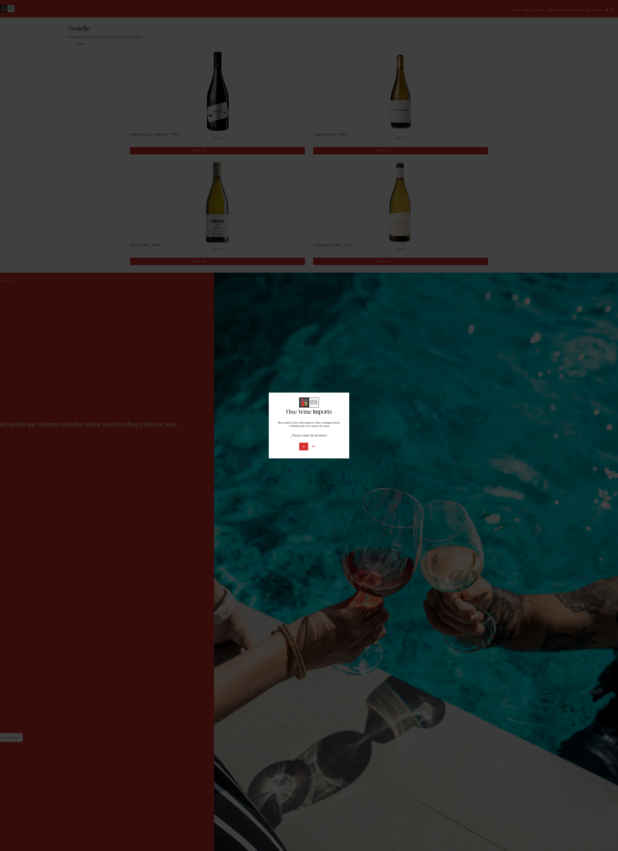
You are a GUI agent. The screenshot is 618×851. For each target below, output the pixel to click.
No (313, 446)
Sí (303, 446)
